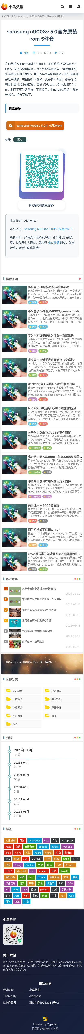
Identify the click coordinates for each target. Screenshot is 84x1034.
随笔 (13, 16)
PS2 (61, 883)
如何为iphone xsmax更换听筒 (39, 609)
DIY (48, 858)
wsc (71, 895)
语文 (22, 883)
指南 (58, 852)
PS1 (62, 895)
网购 (22, 877)
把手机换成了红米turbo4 (44, 529)
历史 (16, 895)
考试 (27, 852)
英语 (17, 846)
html (31, 877)
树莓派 (68, 852)
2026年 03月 (21, 811)
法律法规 (10, 883)
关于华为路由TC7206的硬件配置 (49, 432)
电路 (75, 877)
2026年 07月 (21, 762)
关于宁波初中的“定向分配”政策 (39, 588)
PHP (75, 858)
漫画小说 (56, 707)
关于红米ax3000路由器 (43, 505)
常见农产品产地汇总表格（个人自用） (43, 599)
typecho (67, 846)
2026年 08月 (23, 750)
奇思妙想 (10, 877)
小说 (26, 901)
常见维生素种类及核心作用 (37, 620)
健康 (16, 858)
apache (43, 846)
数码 (19, 139)
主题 (40, 865)
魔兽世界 (54, 877)
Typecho (52, 1024)
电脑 (8, 865)
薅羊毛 (64, 871)
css (46, 840)
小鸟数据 (53, 242)
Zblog (18, 865)
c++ (8, 895)
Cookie (29, 865)
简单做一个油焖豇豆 (33, 641)
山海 (53, 715)
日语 (54, 840)
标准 (17, 901)
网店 (49, 865)
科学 (8, 901)
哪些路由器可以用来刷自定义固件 (49, 481)
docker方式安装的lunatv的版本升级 (51, 384)
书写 (58, 865)
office (48, 852)
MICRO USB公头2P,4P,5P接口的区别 (52, 408)
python (44, 889)
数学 (31, 883)
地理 (26, 895)
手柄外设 (66, 889)
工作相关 (36, 448)
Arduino (42, 871)
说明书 (50, 883)
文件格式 (10, 840)
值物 (33, 889)
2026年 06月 (21, 774)
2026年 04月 (21, 799)
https (8, 846)
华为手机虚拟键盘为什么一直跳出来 (51, 335)
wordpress (67, 840)
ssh (32, 871)
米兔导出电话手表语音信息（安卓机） (52, 359)
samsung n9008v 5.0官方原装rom (39, 125)
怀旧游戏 (17, 715)
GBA (70, 883)
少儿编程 (17, 690)
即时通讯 (36, 858)
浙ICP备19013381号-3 (44, 1002)
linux (8, 852)
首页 (6, 16)
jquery (41, 877)
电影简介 (17, 707)
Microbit (21, 871)
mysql (55, 846)
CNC (66, 858)
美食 (40, 883)
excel (38, 852)
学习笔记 (56, 699)
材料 (53, 895)
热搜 (54, 889)
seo (25, 858)
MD (25, 889)
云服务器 (29, 846)
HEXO (9, 871)
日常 (22, 840)
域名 (53, 871)
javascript (34, 840)
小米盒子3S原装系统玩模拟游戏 (48, 287)
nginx (18, 852)
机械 (56, 858)
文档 (65, 877)
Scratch (69, 865)
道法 (44, 895)
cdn (8, 858)
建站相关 (56, 690)
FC (7, 889)
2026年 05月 (21, 787)
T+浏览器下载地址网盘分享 (37, 631)
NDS (15, 889)
